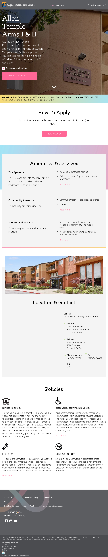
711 (68, 367)
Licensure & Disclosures (53, 506)
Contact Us (47, 498)
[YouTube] (16, 521)
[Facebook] (7, 521)
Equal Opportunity (8, 548)
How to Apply (29, 506)
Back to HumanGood (98, 5)
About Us (8, 498)
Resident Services (11, 506)
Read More (64, 184)
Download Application (19, 75)
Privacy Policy (6, 545)
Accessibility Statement (10, 543)
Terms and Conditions (9, 546)
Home (52, 5)
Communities (9, 502)
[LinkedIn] (11, 521)
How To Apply (61, 5)
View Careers (48, 502)
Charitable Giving (31, 498)
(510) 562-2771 (91, 97)
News (26, 502)
